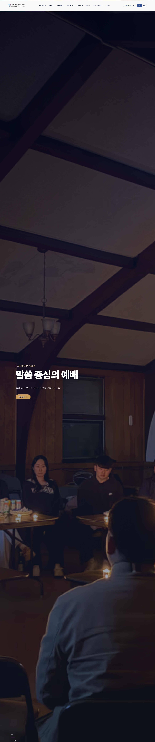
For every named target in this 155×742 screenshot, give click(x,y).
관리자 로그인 (130, 5)
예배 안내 (21, 403)
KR (139, 5)
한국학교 (80, 5)
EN (144, 5)
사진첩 (108, 5)
